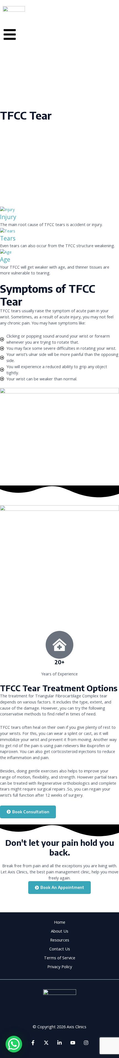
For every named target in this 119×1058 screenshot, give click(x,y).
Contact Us (59, 949)
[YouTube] (72, 1042)
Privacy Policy (59, 966)
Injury (8, 217)
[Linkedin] (59, 1042)
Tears (7, 238)
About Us (59, 931)
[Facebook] (32, 1042)
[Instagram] (86, 1042)
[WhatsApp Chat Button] (14, 1044)
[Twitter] (46, 1042)
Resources (59, 940)
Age (5, 259)
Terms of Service (59, 957)
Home (59, 922)
